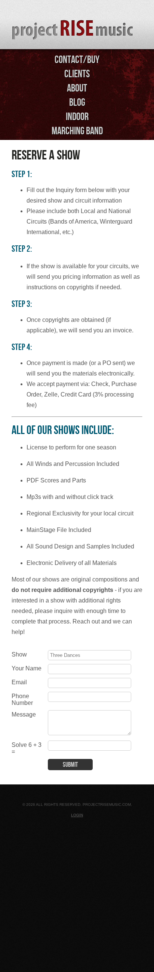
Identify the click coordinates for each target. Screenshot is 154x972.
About (77, 88)
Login (77, 815)
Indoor (77, 116)
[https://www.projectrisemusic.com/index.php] (77, 25)
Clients (77, 74)
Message (24, 714)
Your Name (26, 668)
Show (19, 654)
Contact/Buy (77, 59)
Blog (77, 102)
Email (19, 682)
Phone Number (22, 699)
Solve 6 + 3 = (26, 748)
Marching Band (77, 131)
